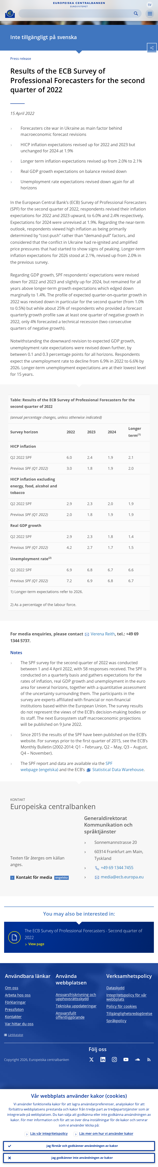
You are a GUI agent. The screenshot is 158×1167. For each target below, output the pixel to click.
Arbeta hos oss (18, 995)
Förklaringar (15, 1002)
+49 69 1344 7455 (117, 868)
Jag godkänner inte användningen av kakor (82, 1158)
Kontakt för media (34, 878)
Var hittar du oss (19, 1024)
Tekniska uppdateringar (76, 1006)
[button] (149, 5)
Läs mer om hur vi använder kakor (106, 1134)
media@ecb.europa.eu (122, 877)
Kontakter (13, 1017)
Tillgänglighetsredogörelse (129, 1014)
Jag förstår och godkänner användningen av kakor (82, 1146)
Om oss (11, 988)
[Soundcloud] (137, 1059)
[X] (91, 1059)
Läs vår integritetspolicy (49, 1134)
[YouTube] (126, 1059)
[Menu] (149, 13)
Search (135, 13)
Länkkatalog (15, 1035)
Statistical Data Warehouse (118, 770)
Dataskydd (115, 988)
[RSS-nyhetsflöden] (149, 1059)
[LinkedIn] (103, 1059)
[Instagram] (114, 1059)
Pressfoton (14, 1010)
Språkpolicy (116, 1021)
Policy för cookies (121, 1007)
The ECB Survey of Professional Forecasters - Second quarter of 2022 (83, 937)
